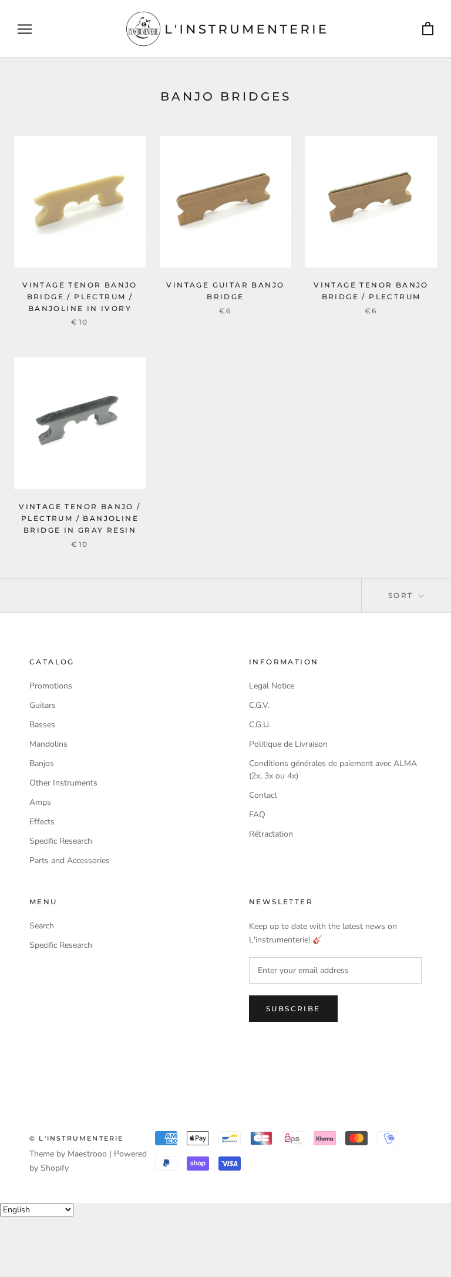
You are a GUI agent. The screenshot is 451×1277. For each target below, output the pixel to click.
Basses (42, 724)
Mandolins (48, 744)
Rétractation (271, 834)
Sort (402, 595)
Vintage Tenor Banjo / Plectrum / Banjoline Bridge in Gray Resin (79, 518)
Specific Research (60, 841)
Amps (40, 802)
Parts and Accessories (69, 860)
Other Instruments (63, 782)
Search (41, 925)
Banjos (41, 763)
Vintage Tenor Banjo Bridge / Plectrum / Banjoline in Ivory (79, 296)
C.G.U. (260, 724)
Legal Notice (271, 685)
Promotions (50, 685)
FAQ (257, 814)
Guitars (42, 705)
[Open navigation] (25, 29)
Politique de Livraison (288, 744)
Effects (42, 821)
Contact (263, 795)
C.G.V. (259, 705)
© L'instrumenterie (76, 1138)
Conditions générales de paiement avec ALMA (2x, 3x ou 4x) (333, 769)
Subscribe (293, 1008)
